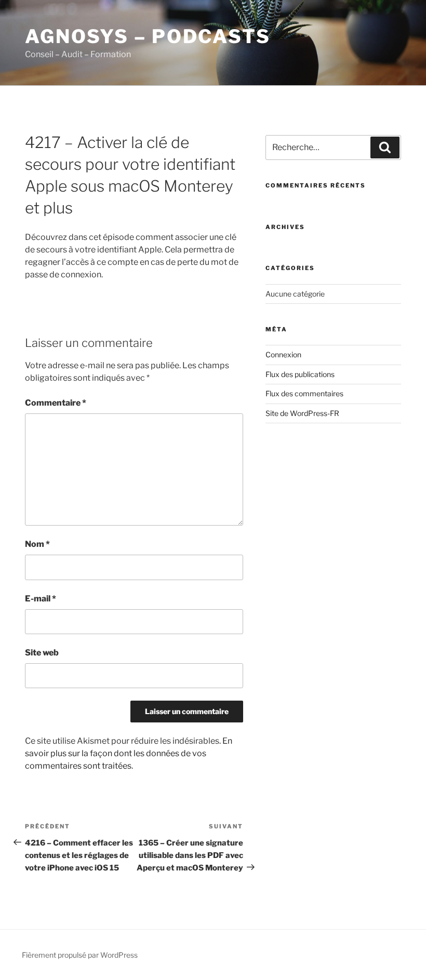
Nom (37, 544)
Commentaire (55, 403)
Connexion (283, 354)
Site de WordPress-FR (302, 413)
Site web (42, 653)
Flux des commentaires (304, 393)
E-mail (40, 599)
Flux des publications (300, 374)
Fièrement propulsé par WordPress (80, 954)
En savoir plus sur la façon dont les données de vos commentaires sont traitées (128, 753)
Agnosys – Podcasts (148, 36)
